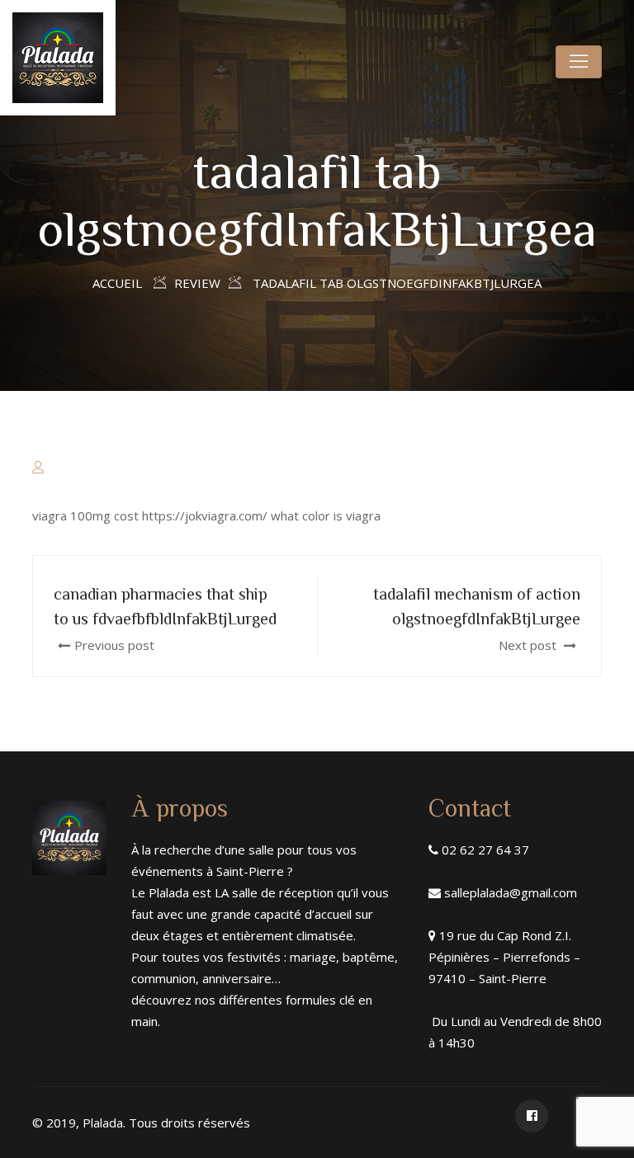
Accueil (117, 283)
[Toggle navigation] (579, 61)
